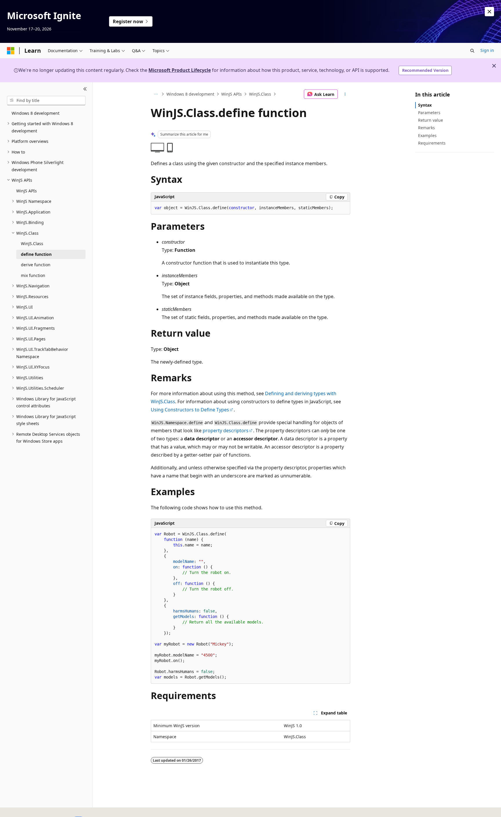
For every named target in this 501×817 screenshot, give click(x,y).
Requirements (432, 143)
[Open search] (472, 50)
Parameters (429, 112)
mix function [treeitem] (33, 275)
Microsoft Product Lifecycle (179, 70)
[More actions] (345, 94)
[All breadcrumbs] (156, 94)
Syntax (425, 105)
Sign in (487, 50)
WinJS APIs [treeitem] (26, 191)
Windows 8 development (190, 94)
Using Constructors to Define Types (190, 409)
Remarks (426, 127)
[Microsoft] (10, 50)
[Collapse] (85, 89)
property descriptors (225, 430)
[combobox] (46, 100)
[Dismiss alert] (489, 11)
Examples (427, 135)
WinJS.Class (260, 94)
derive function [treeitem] (35, 264)
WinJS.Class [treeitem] (32, 243)
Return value (430, 120)
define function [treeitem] (36, 254)
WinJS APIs (231, 94)
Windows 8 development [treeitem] (35, 113)
